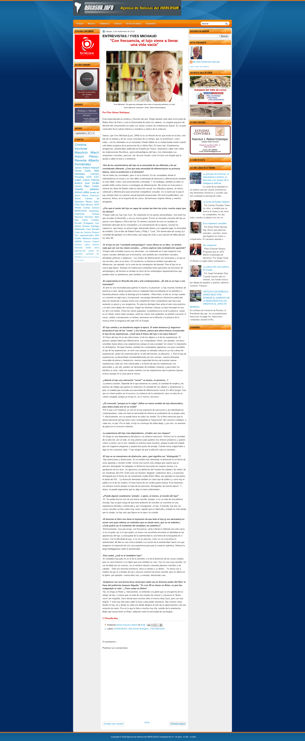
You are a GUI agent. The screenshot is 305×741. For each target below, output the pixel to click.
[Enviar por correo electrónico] (152, 625)
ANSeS (79, 192)
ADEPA (79, 241)
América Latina (83, 245)
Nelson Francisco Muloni (206, 62)
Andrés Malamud (83, 238)
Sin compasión (210, 245)
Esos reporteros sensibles (215, 223)
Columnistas (104, 23)
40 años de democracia (90, 257)
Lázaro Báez (83, 186)
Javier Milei (92, 170)
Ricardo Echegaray (85, 223)
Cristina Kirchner (81, 146)
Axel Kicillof (92, 183)
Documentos (151, 23)
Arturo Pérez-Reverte (87, 158)
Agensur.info (81, 251)
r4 (173, 737)
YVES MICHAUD (157, 629)
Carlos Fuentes (90, 220)
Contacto (118, 23)
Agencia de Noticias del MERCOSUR (142, 737)
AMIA (86, 192)
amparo (95, 238)
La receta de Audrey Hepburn (216, 202)
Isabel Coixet (83, 180)
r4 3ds (186, 737)
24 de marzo (79, 260)
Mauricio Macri (87, 152)
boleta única (92, 248)
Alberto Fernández (87, 162)
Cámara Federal (91, 242)
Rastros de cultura (133, 23)
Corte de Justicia (83, 232)
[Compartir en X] (158, 625)
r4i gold (178, 737)
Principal (79, 23)
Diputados (83, 173)
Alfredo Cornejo (83, 208)
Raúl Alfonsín (87, 204)
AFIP (96, 204)
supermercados (87, 235)
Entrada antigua (178, 724)
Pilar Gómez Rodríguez (139, 629)
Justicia (95, 208)
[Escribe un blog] (155, 625)
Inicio (147, 722)
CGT (96, 177)
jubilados (94, 189)
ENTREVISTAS (121, 629)
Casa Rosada (92, 229)
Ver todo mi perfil (200, 67)
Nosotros (91, 23)
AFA (97, 235)
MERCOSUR (82, 211)
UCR (90, 177)
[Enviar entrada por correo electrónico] (148, 625)
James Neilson (83, 167)
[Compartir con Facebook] (161, 625)
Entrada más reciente (113, 724)
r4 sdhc (193, 737)
